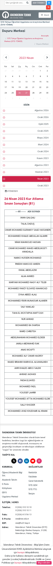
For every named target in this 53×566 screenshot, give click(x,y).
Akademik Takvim (9, 480)
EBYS (4, 492)
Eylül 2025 (43, 124)
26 (19, 93)
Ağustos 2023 (41, 165)
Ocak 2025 (42, 131)
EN (49, 3)
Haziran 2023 (41, 172)
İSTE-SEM (33, 485)
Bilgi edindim (44, 563)
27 (26, 93)
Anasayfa (45, 36)
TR (48, 7)
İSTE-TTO (33, 489)
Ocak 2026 (42, 117)
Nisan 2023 (42, 179)
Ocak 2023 (42, 186)
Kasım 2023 (42, 158)
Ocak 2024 (42, 151)
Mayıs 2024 (42, 138)
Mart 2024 (43, 145)
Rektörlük (33, 473)
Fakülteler (33, 477)
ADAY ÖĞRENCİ (39, 3)
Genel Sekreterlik (36, 481)
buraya (21, 552)
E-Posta (5, 484)
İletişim (32, 494)
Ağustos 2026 (41, 110)
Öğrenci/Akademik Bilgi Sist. (12, 474)
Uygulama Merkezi (10, 497)
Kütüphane (7, 488)
